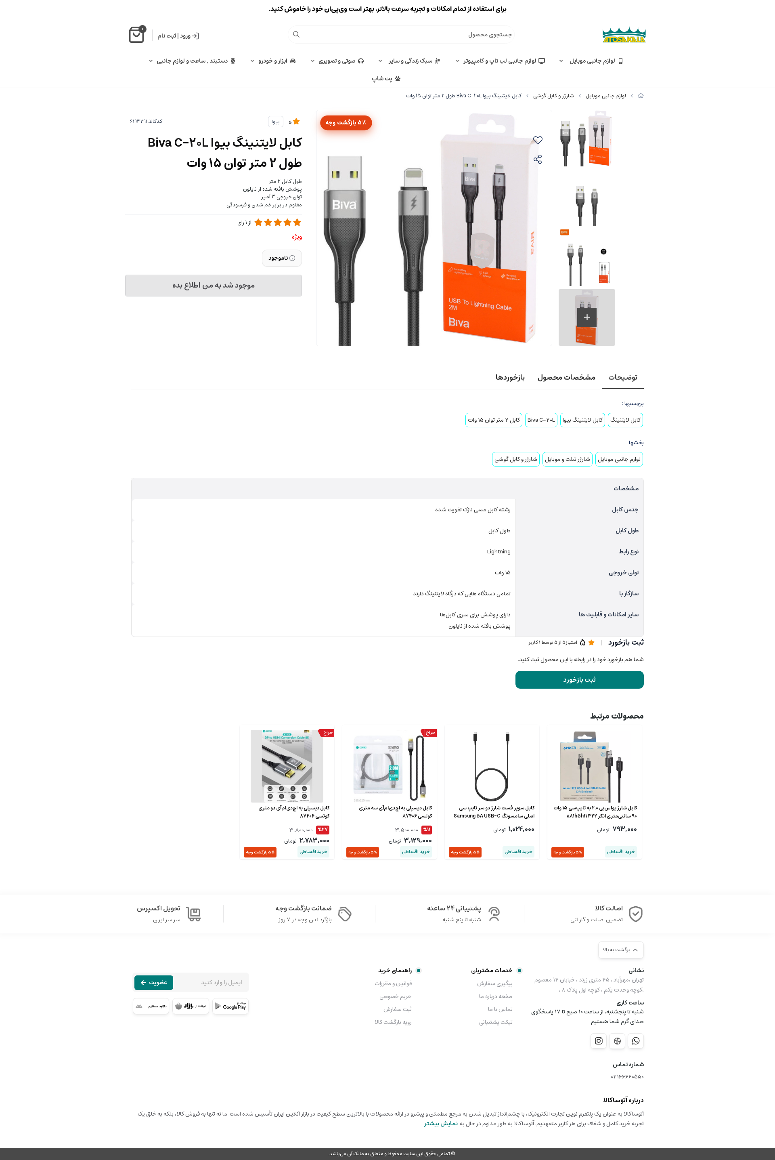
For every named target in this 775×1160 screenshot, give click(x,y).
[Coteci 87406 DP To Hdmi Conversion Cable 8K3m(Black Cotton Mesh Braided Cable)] (389, 766)
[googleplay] (230, 1006)
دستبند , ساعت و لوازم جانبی (192, 61)
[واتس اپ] (636, 1041)
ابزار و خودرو (272, 61)
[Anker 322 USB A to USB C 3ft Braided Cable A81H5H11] (594, 766)
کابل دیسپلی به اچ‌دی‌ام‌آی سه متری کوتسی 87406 (395, 812)
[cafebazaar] (190, 1006)
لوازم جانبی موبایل (591, 61)
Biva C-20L (541, 420)
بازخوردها (510, 377)
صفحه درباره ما (496, 996)
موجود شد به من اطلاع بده (213, 285)
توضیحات (622, 377)
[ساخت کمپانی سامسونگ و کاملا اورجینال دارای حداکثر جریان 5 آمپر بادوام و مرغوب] (492, 766)
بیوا (276, 122)
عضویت (158, 983)
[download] (151, 1006)
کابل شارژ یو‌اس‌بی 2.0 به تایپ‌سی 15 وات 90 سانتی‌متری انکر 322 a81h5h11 (595, 812)
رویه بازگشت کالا (393, 1022)
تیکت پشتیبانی (496, 1022)
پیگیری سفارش (495, 983)
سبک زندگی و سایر (409, 61)
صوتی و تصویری (337, 61)
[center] (296, 34)
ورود (185, 36)
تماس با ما (500, 1009)
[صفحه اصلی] (641, 96)
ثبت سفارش (397, 1009)
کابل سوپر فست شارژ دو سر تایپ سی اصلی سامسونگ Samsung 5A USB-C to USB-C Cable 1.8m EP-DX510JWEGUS (494, 812)
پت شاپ (382, 79)
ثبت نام (166, 36)
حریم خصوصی (395, 996)
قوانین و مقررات (393, 983)
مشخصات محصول (566, 377)
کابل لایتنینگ (625, 420)
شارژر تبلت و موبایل (567, 459)
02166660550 (627, 1077)
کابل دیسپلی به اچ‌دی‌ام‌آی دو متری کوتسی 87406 (293, 812)
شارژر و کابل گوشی (553, 96)
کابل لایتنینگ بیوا (583, 420)
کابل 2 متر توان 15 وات (494, 420)
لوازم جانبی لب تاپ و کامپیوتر (499, 61)
